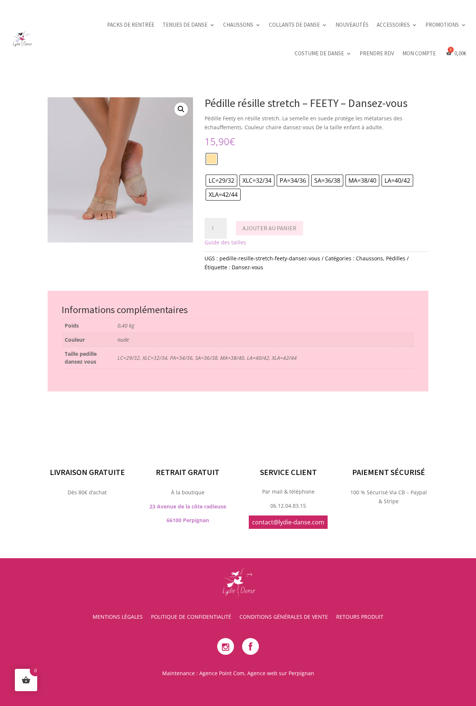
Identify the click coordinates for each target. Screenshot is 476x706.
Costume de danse (319, 53)
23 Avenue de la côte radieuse (187, 506)
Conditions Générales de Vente (283, 617)
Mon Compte (419, 53)
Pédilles (395, 258)
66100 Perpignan (188, 520)
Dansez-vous (247, 267)
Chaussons (238, 24)
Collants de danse (294, 24)
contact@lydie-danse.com (288, 522)
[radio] (211, 159)
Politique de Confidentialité (191, 617)
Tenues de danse (185, 24)
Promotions (442, 24)
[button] (181, 109)
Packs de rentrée (130, 24)
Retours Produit (359, 617)
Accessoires (393, 24)
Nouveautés (352, 24)
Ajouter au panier (269, 228)
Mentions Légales (118, 617)
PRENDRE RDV (377, 53)
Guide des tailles (225, 242)
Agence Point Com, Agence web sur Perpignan (256, 673)
